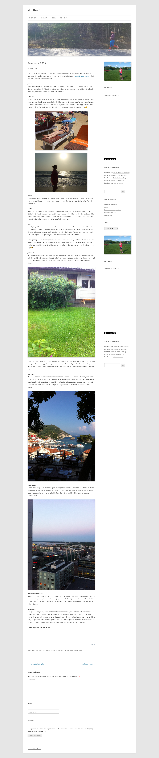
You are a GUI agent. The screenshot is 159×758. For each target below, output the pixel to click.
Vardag (45, 650)
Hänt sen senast (118, 183)
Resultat (63, 18)
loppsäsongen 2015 (81, 76)
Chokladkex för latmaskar (121, 173)
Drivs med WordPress (34, 749)
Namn (30, 704)
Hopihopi (34, 10)
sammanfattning (61, 650)
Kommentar (32, 680)
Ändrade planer (88, 664)
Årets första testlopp (119, 178)
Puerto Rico (108, 215)
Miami (106, 207)
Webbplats (31, 720)
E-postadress (33, 712)
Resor (53, 18)
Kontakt (44, 18)
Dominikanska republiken (112, 210)
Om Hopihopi (32, 18)
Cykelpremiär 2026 (110, 212)
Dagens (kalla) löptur (36, 664)
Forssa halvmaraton (110, 205)
